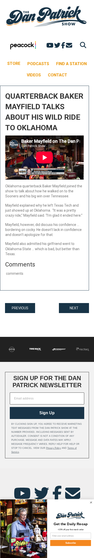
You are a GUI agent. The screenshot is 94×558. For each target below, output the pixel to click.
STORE (13, 63)
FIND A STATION (71, 63)
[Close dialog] (91, 502)
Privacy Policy (53, 448)
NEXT (74, 308)
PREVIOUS (20, 308)
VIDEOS (34, 75)
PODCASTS (38, 63)
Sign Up (47, 413)
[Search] (82, 45)
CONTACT (57, 75)
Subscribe (70, 543)
